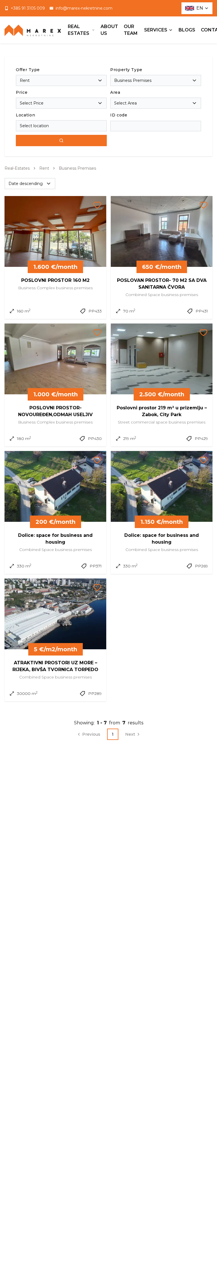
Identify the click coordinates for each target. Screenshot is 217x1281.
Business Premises (77, 168)
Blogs (187, 30)
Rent (44, 168)
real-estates (17, 168)
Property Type (126, 69)
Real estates (78, 30)
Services (155, 30)
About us (109, 30)
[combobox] (61, 80)
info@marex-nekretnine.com (84, 8)
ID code (118, 115)
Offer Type (28, 69)
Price (22, 92)
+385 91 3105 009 (28, 8)
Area (115, 92)
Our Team (131, 30)
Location (25, 115)
